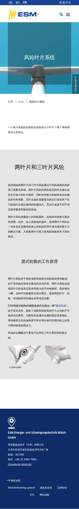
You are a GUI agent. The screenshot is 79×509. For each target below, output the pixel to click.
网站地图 (44, 494)
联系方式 (65, 2)
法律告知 (62, 487)
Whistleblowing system (21, 487)
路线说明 (15, 480)
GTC (32, 494)
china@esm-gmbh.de (20, 464)
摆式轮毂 (61, 305)
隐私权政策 (46, 487)
